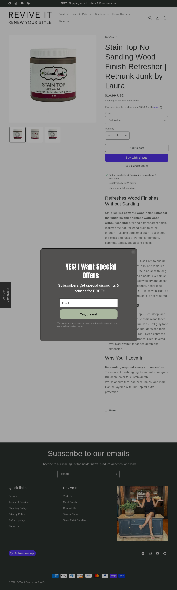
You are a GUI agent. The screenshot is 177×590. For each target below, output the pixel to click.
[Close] (133, 252)
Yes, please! (88, 314)
